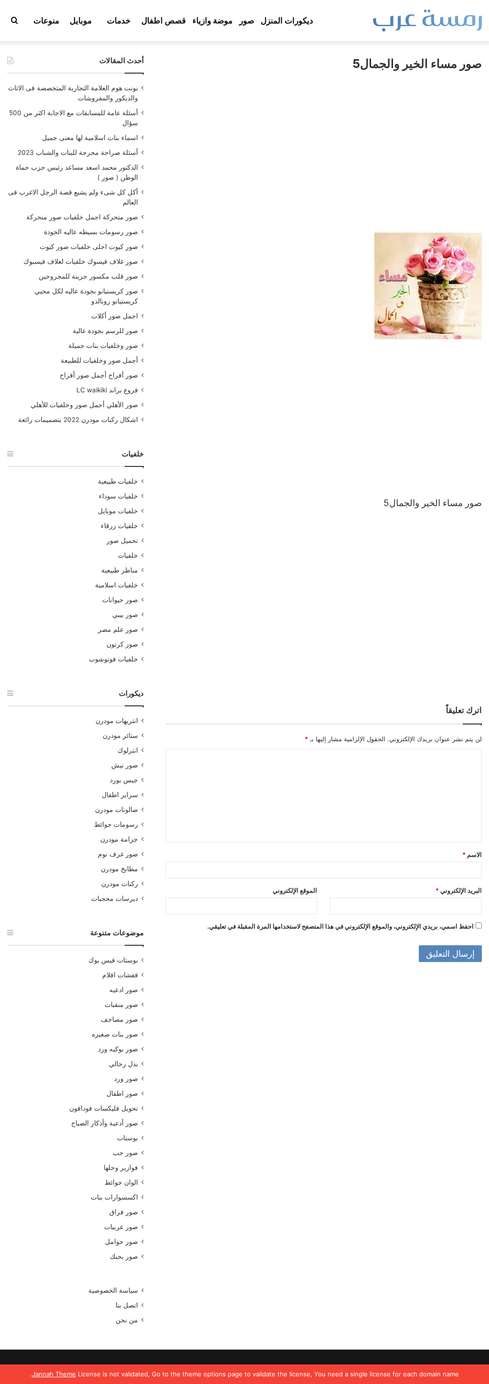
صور (246, 20)
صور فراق (123, 1212)
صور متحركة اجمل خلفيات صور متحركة (82, 217)
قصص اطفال (163, 20)
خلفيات (128, 555)
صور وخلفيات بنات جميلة (103, 345)
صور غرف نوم (118, 854)
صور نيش (124, 765)
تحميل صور (122, 540)
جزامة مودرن (119, 839)
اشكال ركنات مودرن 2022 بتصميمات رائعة (78, 419)
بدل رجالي (123, 1064)
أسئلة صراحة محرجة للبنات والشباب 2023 (78, 152)
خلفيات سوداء (118, 496)
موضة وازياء (212, 20)
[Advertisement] (323, 160)
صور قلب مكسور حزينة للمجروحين (88, 276)
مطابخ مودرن (119, 869)
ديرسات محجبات (114, 898)
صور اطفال (122, 1093)
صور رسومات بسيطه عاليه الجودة (91, 232)
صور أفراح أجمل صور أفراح (99, 375)
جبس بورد (124, 780)
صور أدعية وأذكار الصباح (104, 1123)
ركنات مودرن (119, 883)
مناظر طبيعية (119, 570)
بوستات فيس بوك (113, 960)
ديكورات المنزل (287, 20)
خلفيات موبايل (118, 511)
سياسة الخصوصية (113, 1290)
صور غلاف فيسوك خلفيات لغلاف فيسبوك (80, 261)
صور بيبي (125, 614)
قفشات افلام (120, 975)
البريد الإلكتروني (459, 890)
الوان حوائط (121, 1182)
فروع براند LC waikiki (107, 390)
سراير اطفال (120, 795)
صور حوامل (121, 1241)
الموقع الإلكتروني (295, 890)
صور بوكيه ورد (118, 1049)
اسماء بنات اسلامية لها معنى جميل (90, 137)
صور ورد (126, 1078)
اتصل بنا (127, 1305)
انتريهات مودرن (117, 720)
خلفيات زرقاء (119, 526)
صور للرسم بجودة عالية (105, 331)
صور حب (125, 1153)
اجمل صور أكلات (114, 316)
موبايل (81, 20)
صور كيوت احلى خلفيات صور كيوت (89, 246)
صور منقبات (121, 1004)
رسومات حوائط (116, 824)
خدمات (119, 20)
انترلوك (127, 750)
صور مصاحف (119, 1019)
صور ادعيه (123, 990)
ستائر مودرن (120, 735)
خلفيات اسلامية (116, 585)
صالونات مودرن (116, 809)
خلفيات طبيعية (118, 481)
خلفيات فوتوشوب (113, 659)
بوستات (127, 1138)
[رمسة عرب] (427, 21)
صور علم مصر (118, 629)
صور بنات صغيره (115, 1034)
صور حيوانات (120, 600)
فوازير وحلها (121, 1167)
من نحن (127, 1320)
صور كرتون (122, 644)
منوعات (46, 20)
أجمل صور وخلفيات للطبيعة (99, 360)
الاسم (472, 854)
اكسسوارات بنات (114, 1197)
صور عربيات (121, 1227)
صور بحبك (124, 1256)
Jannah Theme (54, 1374)
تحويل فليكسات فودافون (103, 1108)
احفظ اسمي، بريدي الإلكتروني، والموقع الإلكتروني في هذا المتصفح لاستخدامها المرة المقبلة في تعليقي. (340, 926)
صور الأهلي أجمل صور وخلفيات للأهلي (84, 405)
